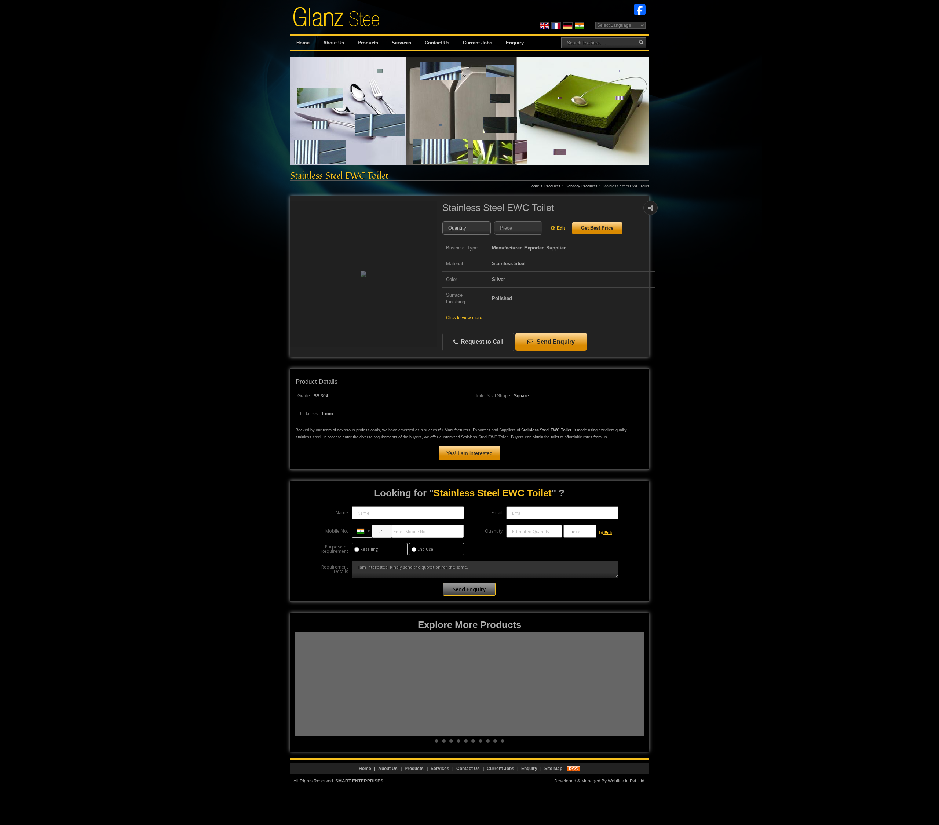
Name (342, 513)
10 (502, 741)
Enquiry (515, 42)
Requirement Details (334, 569)
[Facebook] (640, 9)
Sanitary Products (582, 186)
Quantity (494, 531)
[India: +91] (362, 531)
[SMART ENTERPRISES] (337, 16)
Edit (560, 228)
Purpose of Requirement (334, 549)
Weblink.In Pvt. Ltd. (627, 781)
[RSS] (573, 768)
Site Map (553, 768)
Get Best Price (597, 228)
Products (368, 42)
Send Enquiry (555, 342)
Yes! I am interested (469, 453)
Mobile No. (336, 531)
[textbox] (518, 228)
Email (497, 513)
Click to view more (464, 317)
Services (401, 42)
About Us (333, 42)
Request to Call (481, 342)
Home (303, 42)
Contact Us (437, 42)
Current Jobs (477, 42)
